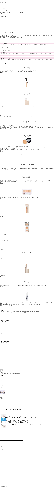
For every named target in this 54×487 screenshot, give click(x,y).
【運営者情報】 (2, 449)
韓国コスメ (3, 387)
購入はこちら (1, 72)
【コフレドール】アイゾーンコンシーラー (5, 343)
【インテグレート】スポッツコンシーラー (5, 321)
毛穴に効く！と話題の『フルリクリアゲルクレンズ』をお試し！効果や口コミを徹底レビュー (16, 420)
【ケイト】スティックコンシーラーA (4, 341)
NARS (2, 375)
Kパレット (3, 374)
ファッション (3, 6)
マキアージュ (3, 384)
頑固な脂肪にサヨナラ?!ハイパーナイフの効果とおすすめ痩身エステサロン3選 (17, 422)
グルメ (2, 7)
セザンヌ (3, 380)
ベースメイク (3, 383)
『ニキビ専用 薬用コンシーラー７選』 (26, 312)
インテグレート (3, 376)
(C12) (4, 183)
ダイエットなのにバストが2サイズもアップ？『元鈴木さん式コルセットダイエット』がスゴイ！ (22, 417)
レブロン (3, 385)
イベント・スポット (4, 443)
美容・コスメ (6, 16)
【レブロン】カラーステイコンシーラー (4, 320)
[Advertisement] (11, 20)
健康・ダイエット (4, 446)
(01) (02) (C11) (1, 183)
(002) (2, 151)
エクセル (3, 377)
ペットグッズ (3, 8)
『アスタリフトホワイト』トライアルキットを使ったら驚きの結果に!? (16, 421)
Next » (2, 396)
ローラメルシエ (3, 386)
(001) (0, 151)
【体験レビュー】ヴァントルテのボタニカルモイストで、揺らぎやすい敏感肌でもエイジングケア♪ (22, 423)
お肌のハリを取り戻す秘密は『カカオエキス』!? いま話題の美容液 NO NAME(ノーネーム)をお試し (17, 416)
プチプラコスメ (3, 382)
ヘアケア (3, 5)
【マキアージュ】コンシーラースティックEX (5, 342)
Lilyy (2, 486)
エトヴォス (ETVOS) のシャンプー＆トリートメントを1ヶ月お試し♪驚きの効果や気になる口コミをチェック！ (26, 424)
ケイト (2, 378)
